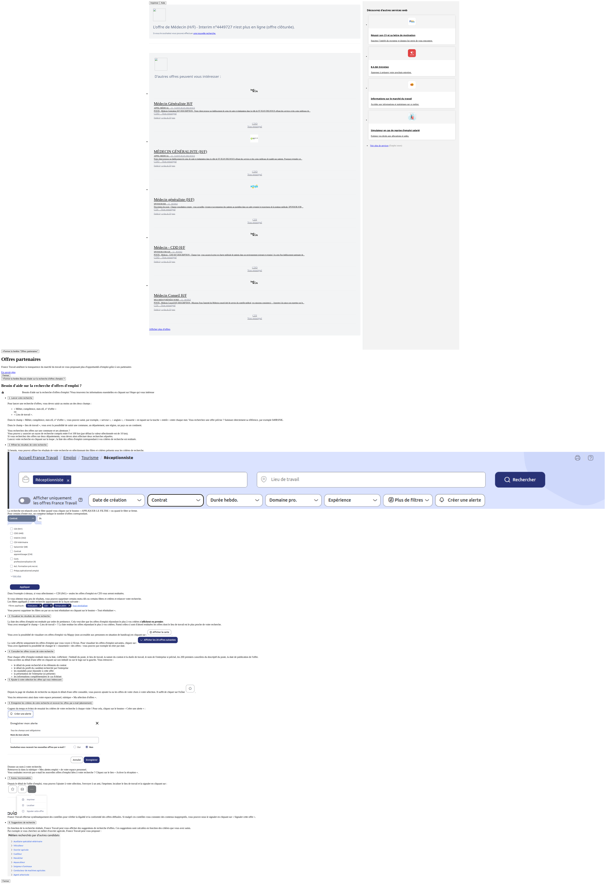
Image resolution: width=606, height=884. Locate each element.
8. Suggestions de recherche (22, 822)
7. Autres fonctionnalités (20, 778)
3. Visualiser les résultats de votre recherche (29, 616)
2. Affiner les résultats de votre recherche (28, 445)
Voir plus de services (379, 145)
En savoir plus (8, 372)
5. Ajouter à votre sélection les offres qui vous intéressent (35, 679)
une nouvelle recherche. (204, 33)
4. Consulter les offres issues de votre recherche (31, 651)
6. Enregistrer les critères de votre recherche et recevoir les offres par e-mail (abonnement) (50, 703)
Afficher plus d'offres (159, 329)
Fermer (6, 375)
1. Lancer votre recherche (20, 398)
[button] (254, 107)
